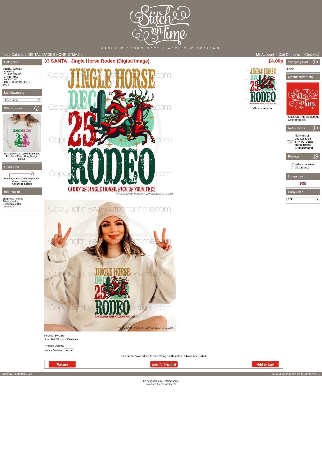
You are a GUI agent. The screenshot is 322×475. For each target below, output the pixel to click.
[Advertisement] (161, 423)
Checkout (311, 54)
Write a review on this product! (305, 166)
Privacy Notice (10, 201)
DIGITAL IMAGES (41, 54)
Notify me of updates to (304, 141)
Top (5, 54)
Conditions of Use (12, 204)
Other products (297, 119)
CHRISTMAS (69, 54)
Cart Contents (289, 54)
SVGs (6, 84)
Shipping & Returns (13, 198)
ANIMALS (9, 71)
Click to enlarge (262, 108)
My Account (265, 54)
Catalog (17, 54)
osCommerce (169, 384)
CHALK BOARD (12, 74)
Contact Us (9, 206)
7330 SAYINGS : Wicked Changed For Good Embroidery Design (22, 155)
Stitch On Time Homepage (303, 116)
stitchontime (172, 381)
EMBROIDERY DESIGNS (16, 82)
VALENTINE (10, 79)
